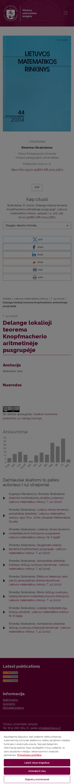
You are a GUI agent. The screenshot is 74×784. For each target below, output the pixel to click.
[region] (37, 757)
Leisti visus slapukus (37, 762)
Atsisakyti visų (37, 771)
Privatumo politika (29, 755)
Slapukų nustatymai (37, 779)
